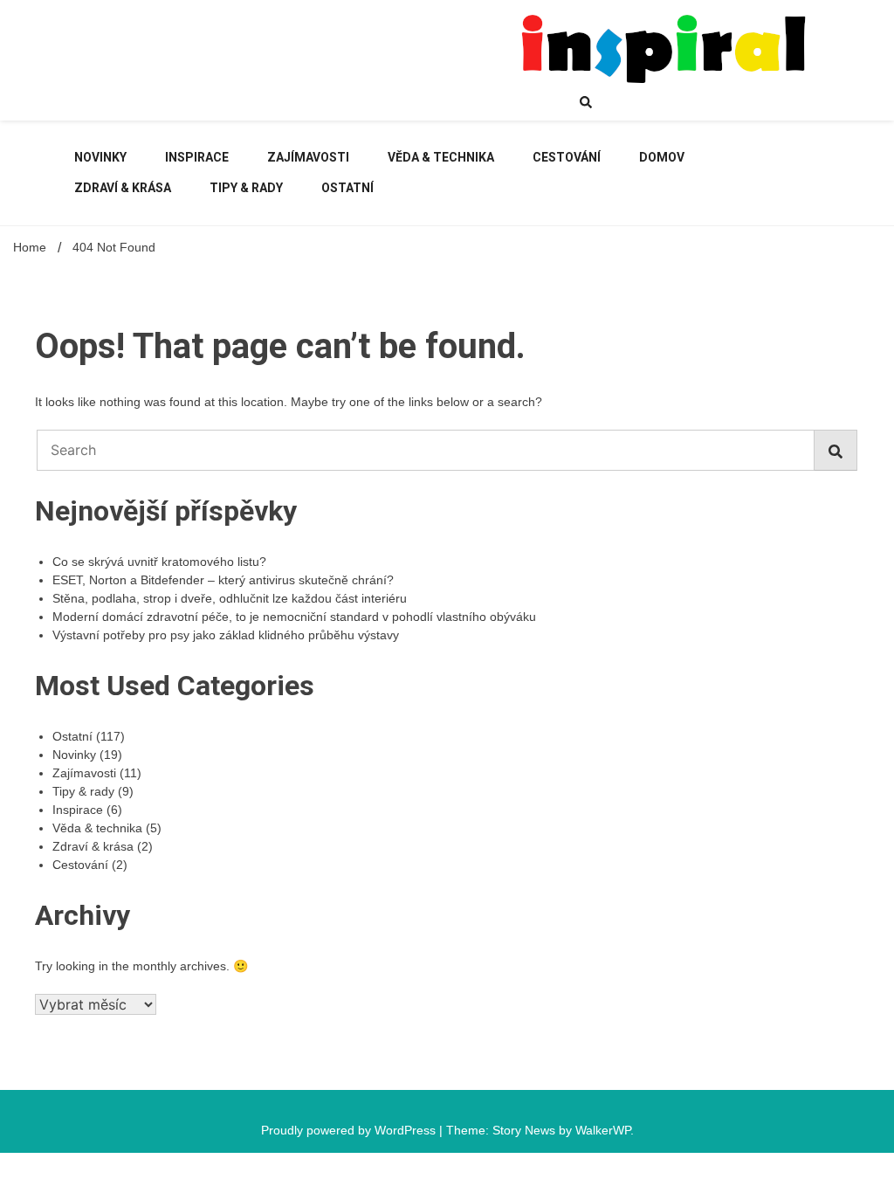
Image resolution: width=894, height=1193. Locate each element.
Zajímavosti (308, 157)
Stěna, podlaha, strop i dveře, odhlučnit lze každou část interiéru (229, 598)
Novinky (100, 157)
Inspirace (197, 157)
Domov (661, 157)
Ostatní (347, 188)
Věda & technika (441, 157)
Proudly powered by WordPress (350, 1130)
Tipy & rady (246, 188)
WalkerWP (602, 1130)
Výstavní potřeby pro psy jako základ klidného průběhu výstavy (225, 635)
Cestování (567, 157)
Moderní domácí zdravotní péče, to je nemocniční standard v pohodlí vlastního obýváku (294, 617)
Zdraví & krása (122, 188)
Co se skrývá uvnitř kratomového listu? (159, 562)
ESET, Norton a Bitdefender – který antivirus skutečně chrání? (223, 580)
